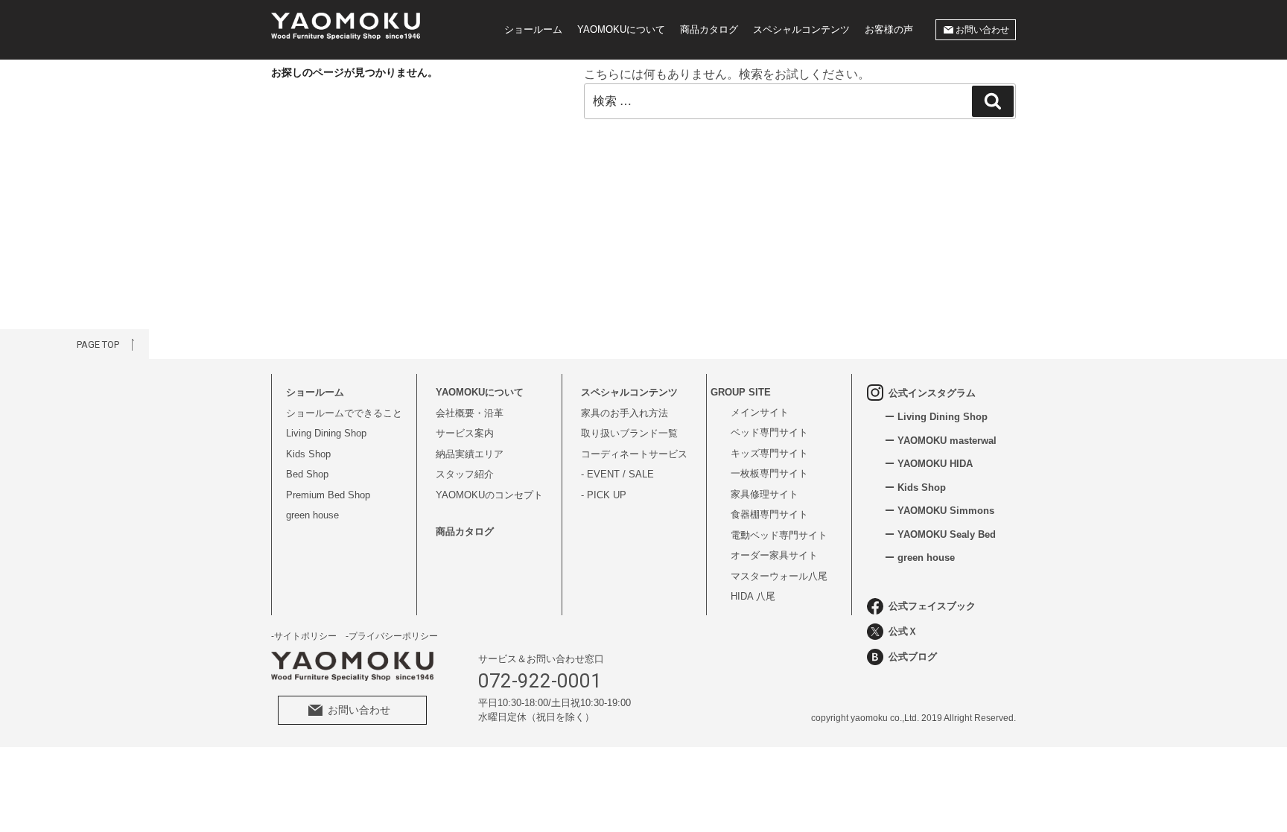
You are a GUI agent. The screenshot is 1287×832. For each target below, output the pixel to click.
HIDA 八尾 (753, 596)
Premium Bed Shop (328, 495)
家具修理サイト (764, 494)
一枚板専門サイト (769, 473)
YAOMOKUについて (621, 29)
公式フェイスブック (932, 606)
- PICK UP (603, 495)
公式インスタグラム (932, 392)
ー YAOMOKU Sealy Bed (940, 534)
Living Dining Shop (326, 433)
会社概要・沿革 (469, 413)
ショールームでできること (344, 413)
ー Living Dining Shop (936, 416)
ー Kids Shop (915, 487)
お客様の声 (889, 29)
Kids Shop (308, 454)
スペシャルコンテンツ (801, 29)
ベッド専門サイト (769, 432)
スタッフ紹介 (465, 474)
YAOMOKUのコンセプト (489, 495)
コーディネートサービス (634, 454)
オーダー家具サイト (774, 555)
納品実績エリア (469, 454)
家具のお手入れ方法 (624, 413)
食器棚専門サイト (769, 514)
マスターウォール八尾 (779, 576)
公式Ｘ (903, 631)
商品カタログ (709, 29)
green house (312, 515)
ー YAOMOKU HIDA (929, 463)
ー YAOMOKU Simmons (939, 510)
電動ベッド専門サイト (779, 535)
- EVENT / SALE (617, 474)
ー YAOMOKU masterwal (941, 440)
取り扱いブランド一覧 (629, 433)
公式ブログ (913, 656)
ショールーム (533, 29)
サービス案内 (465, 433)
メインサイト (760, 412)
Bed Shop (307, 474)
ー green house (920, 557)
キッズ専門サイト (769, 453)
